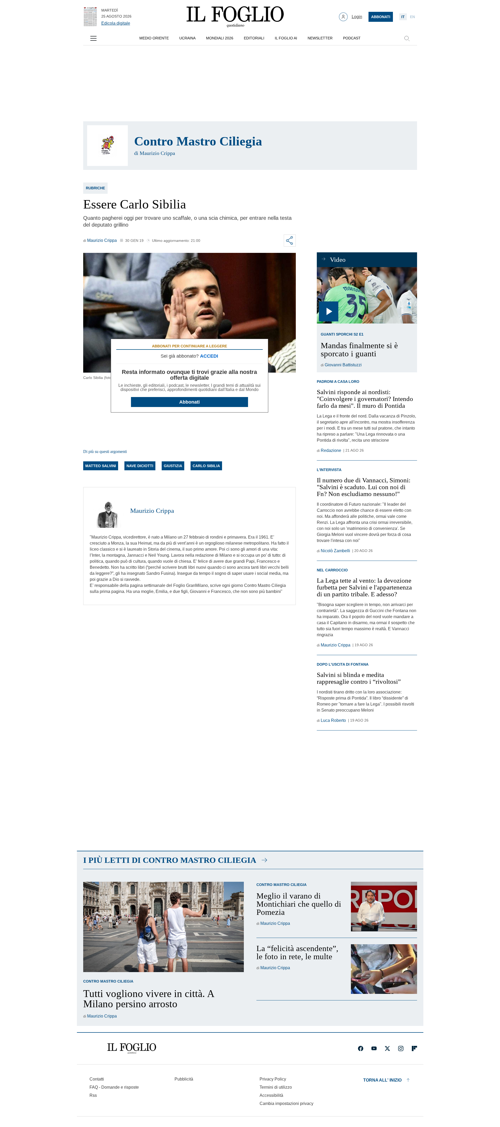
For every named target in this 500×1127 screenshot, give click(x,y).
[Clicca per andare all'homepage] (131, 1048)
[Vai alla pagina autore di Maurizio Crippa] (107, 511)
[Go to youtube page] (374, 1048)
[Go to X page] (387, 1048)
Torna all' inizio (382, 1080)
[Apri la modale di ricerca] (407, 38)
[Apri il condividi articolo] (290, 240)
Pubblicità (184, 1079)
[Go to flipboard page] (414, 1048)
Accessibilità (271, 1095)
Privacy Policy (273, 1079)
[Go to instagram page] (400, 1048)
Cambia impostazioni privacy (286, 1104)
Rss (93, 1095)
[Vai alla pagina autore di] (107, 145)
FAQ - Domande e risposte (114, 1087)
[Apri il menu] (93, 38)
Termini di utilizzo (276, 1087)
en (412, 17)
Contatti (97, 1079)
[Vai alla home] (235, 16)
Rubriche (95, 188)
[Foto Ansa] (367, 295)
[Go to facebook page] (360, 1048)
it (403, 17)
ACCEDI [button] (209, 356)
